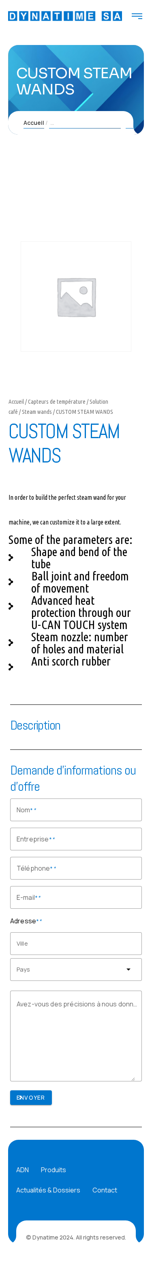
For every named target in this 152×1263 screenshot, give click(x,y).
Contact (104, 1190)
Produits (53, 1169)
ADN (22, 1169)
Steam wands (37, 411)
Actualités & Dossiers (48, 1190)
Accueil (34, 122)
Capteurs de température (57, 401)
